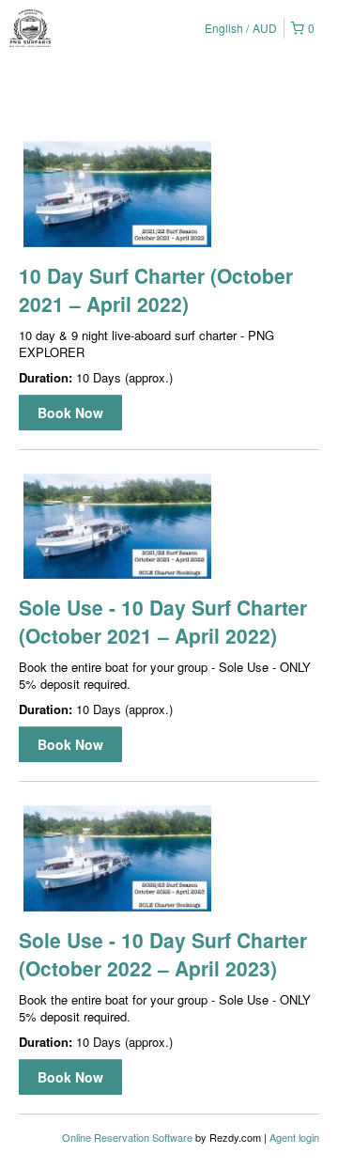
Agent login (294, 1137)
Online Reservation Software (127, 1137)
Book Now (70, 412)
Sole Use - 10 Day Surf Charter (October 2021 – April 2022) (163, 621)
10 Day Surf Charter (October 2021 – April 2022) (156, 289)
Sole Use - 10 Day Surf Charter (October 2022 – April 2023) (163, 954)
